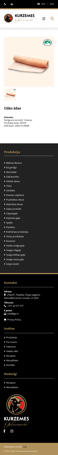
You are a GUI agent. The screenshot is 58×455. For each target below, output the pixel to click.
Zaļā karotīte (11, 176)
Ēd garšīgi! (10, 167)
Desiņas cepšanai (14, 195)
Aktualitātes (11, 360)
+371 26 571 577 (13, 305)
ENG (52, 4)
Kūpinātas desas (13, 204)
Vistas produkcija (14, 236)
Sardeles (9, 190)
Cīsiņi (8, 185)
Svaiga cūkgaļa (12, 250)
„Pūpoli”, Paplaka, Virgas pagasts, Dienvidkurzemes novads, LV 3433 (22, 296)
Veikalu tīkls (11, 351)
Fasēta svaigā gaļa (14, 245)
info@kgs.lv (11, 313)
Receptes (10, 355)
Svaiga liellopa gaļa (14, 254)
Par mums (10, 342)
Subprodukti (11, 263)
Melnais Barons (13, 162)
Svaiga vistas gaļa (14, 259)
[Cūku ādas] (29, 62)
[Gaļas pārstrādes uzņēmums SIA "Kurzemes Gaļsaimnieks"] (29, 411)
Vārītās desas (12, 181)
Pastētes (9, 227)
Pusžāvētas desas (14, 199)
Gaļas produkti (12, 208)
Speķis (8, 222)
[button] (40, 19)
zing (24, 446)
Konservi (9, 241)
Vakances (10, 346)
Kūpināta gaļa (12, 218)
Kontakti (9, 365)
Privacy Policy (12, 319)
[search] (52, 18)
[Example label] (12, 431)
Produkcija (12, 152)
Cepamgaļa (11, 213)
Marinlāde (10, 172)
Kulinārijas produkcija (16, 231)
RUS (43, 4)
